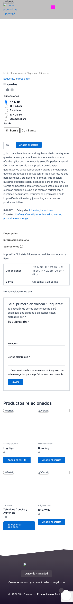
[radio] (13, 102)
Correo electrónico (19, 356)
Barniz (7, 123)
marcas (57, 214)
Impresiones (17, 73)
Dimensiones (11, 95)
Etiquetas (32, 73)
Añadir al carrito (28, 144)
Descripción (10, 233)
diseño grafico (22, 214)
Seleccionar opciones (14, 526)
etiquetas (36, 214)
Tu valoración (18, 321)
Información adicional (16, 240)
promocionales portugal (15, 218)
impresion (47, 214)
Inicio (6, 73)
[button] (53, 7)
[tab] (36, 233)
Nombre (13, 343)
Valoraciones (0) (13, 246)
